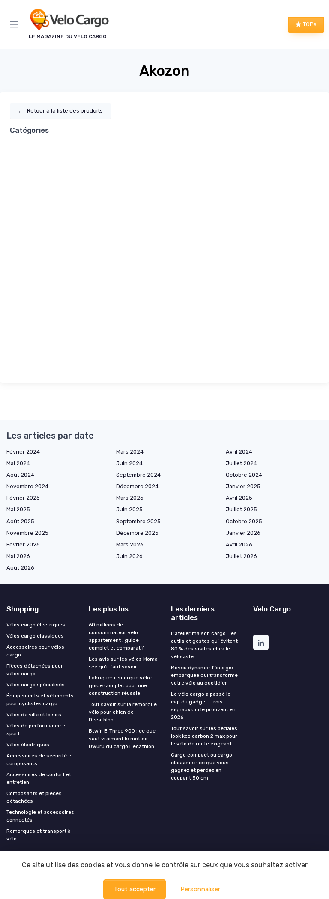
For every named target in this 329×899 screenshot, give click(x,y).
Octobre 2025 (244, 521)
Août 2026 (20, 567)
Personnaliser (200, 889)
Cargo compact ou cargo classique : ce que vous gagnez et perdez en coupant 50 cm (201, 766)
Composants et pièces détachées (34, 797)
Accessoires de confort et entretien (38, 778)
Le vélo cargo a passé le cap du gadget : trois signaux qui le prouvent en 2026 (203, 705)
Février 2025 (23, 498)
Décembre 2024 (137, 486)
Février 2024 (23, 451)
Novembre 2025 (27, 533)
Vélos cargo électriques (35, 625)
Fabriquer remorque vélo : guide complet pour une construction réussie (121, 685)
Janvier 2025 (243, 486)
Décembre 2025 (137, 533)
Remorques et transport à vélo (38, 835)
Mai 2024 (18, 463)
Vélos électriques (27, 745)
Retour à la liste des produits (60, 110)
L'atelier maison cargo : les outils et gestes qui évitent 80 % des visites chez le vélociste (204, 644)
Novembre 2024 (27, 486)
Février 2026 (23, 544)
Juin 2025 (129, 509)
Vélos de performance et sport (36, 729)
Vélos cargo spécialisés (35, 685)
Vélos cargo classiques (35, 636)
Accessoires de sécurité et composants (39, 759)
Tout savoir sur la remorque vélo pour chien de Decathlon (123, 712)
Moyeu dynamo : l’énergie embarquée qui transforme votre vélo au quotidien (204, 675)
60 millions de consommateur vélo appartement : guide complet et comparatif (116, 636)
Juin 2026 (129, 556)
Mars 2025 (130, 498)
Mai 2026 (18, 556)
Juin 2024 (129, 463)
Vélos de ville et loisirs (33, 715)
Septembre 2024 (138, 475)
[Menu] (15, 24)
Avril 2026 (239, 544)
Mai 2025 (18, 509)
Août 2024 (20, 475)
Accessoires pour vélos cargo (35, 651)
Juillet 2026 (241, 556)
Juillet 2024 (241, 463)
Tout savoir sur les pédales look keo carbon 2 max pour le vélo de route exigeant (204, 736)
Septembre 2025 (138, 521)
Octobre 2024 (244, 475)
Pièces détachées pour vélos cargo (34, 669)
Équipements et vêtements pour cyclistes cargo (40, 699)
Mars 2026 (130, 544)
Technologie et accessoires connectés (40, 816)
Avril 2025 (239, 498)
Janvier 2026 (243, 533)
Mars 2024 (130, 451)
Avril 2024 (239, 451)
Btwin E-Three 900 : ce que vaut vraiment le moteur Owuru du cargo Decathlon (122, 738)
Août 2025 (20, 521)
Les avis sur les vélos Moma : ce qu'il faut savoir (123, 663)
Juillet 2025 (241, 509)
